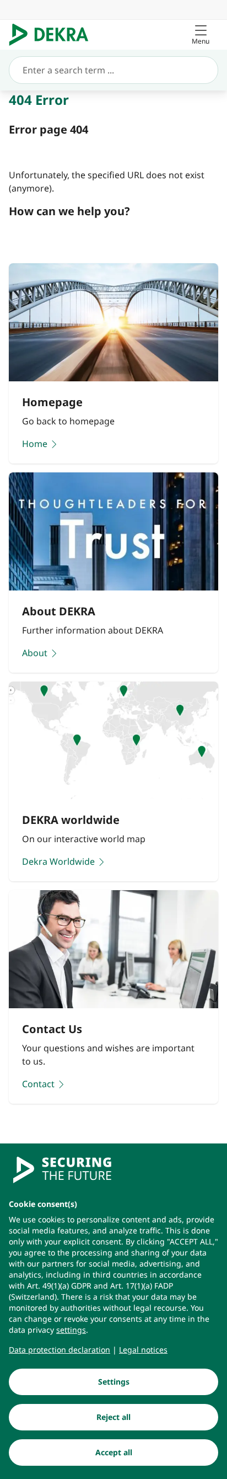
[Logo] (53, 35)
